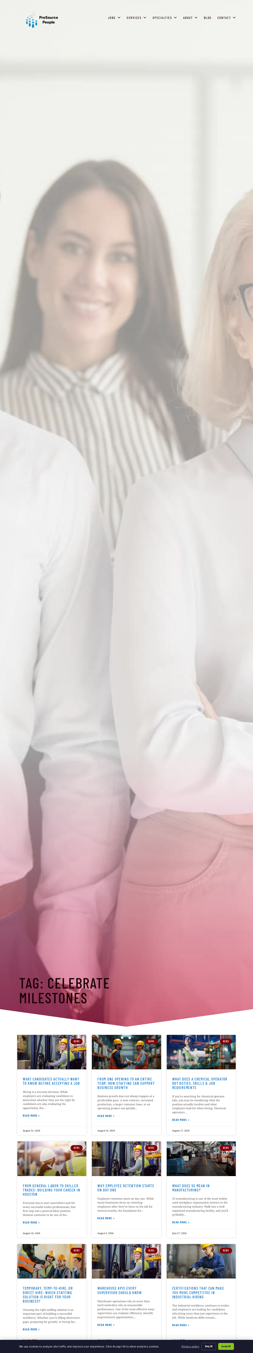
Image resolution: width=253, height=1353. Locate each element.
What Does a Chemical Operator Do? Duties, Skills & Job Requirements (199, 1083)
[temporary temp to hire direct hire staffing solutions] (51, 1261)
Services (137, 18)
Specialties (166, 18)
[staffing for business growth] (126, 1052)
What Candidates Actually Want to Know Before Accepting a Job (51, 1081)
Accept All (226, 1346)
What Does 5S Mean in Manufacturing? (191, 1187)
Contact (227, 18)
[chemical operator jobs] (201, 1052)
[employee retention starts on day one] (126, 1158)
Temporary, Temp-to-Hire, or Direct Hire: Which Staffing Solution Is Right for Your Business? (48, 1294)
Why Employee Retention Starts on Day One (125, 1187)
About (191, 18)
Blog (208, 18)
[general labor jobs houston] (51, 1158)
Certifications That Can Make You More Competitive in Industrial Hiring (198, 1292)
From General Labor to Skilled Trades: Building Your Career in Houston (51, 1189)
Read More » (31, 1116)
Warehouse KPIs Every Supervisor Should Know (119, 1290)
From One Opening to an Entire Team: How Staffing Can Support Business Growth (126, 1083)
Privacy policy (190, 1346)
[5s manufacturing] (201, 1158)
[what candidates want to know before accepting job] (51, 1052)
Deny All (208, 1346)
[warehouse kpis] (126, 1261)
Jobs (115, 18)
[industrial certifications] (201, 1261)
